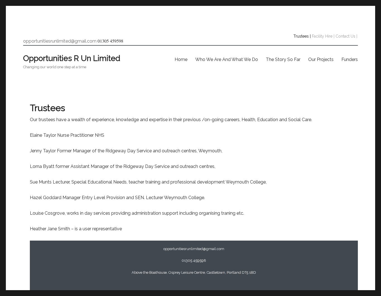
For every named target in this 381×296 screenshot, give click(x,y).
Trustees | (302, 36)
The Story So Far (283, 59)
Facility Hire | (323, 36)
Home (181, 59)
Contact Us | (346, 36)
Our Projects (321, 59)
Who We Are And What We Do (226, 59)
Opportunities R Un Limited (71, 58)
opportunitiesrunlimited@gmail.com (60, 41)
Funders (349, 59)
